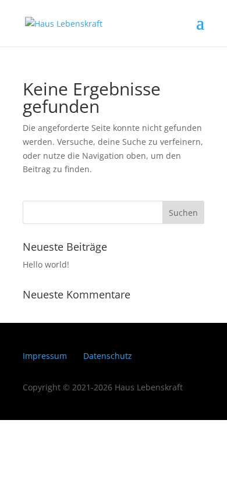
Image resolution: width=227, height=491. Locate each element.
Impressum (45, 355)
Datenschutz (107, 355)
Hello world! (46, 264)
